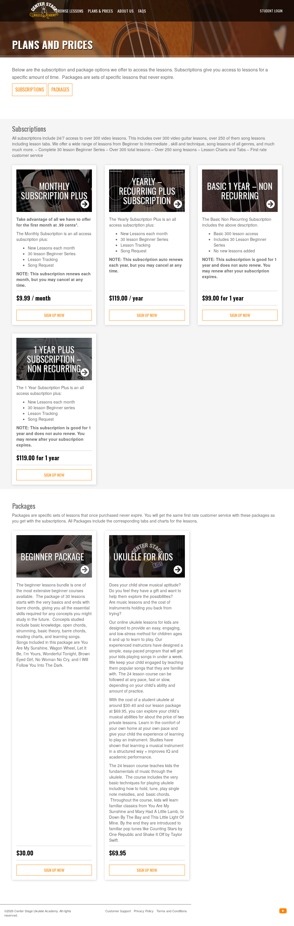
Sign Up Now (54, 315)
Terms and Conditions (171, 911)
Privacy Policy (144, 911)
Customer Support (118, 911)
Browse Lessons (69, 11)
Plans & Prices (100, 11)
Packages (60, 89)
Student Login (271, 10)
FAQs (142, 11)
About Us (125, 11)
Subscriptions (29, 89)
